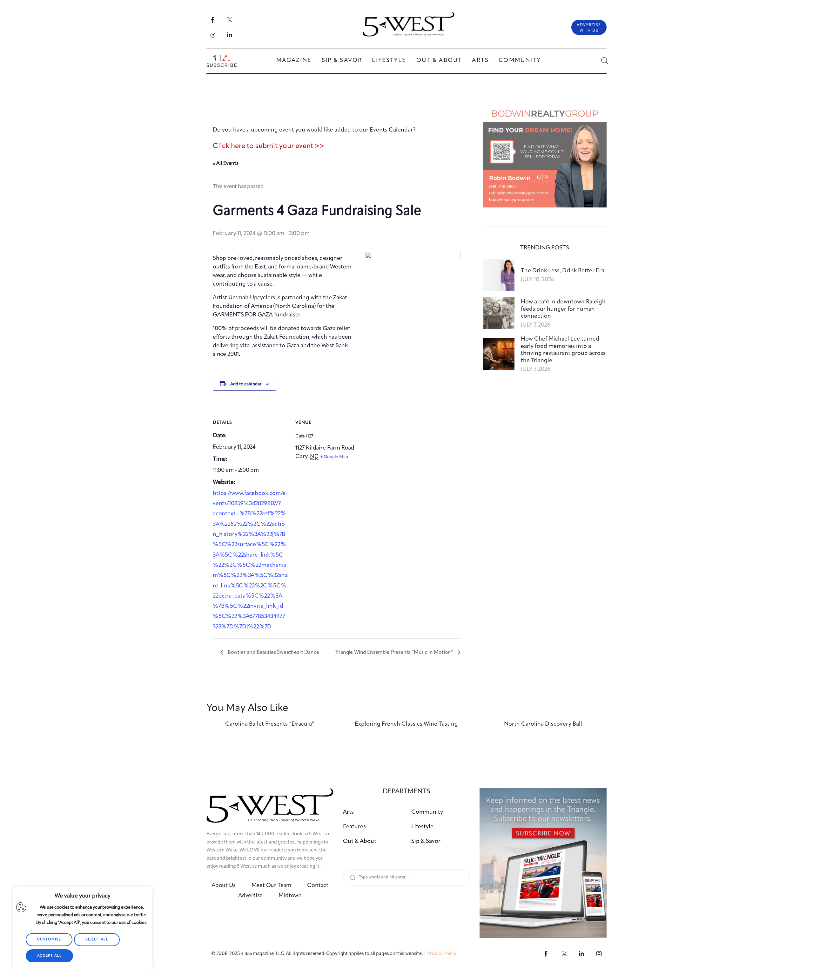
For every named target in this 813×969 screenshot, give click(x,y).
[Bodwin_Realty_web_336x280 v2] (545, 109)
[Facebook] (213, 20)
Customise (49, 939)
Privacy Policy (441, 954)
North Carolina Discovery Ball (543, 724)
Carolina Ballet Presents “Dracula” (269, 724)
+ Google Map (334, 457)
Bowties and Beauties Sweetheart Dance (272, 652)
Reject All (96, 939)
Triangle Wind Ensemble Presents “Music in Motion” (394, 652)
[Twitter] (229, 20)
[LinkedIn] (229, 35)
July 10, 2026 (537, 279)
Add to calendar (245, 384)
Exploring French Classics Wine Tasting (406, 724)
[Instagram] (213, 35)
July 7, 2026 (535, 325)
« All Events (226, 163)
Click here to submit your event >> (268, 146)
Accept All (49, 956)
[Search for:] (406, 877)
